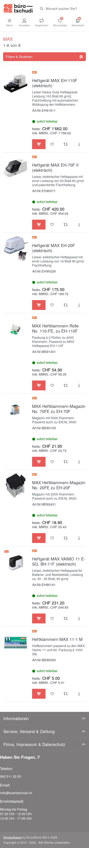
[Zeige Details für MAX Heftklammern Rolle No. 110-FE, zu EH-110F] (15, 329)
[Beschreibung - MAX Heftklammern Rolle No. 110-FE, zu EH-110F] (79, 385)
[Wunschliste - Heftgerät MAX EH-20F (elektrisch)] (52, 305)
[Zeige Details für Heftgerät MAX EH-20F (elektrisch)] (15, 248)
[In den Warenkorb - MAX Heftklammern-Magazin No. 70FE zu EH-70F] (39, 462)
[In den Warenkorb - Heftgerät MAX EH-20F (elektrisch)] (39, 305)
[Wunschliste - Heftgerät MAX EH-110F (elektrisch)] (52, 144)
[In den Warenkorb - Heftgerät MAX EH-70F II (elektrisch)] (39, 225)
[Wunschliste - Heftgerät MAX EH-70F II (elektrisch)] (52, 225)
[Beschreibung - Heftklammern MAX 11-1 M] (79, 694)
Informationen (16, 718)
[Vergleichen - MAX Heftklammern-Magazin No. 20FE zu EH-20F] (65, 538)
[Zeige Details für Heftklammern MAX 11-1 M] (15, 642)
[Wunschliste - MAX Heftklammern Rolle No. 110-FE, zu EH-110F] (52, 385)
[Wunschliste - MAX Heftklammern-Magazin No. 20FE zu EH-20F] (52, 538)
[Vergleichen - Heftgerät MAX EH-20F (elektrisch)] (65, 305)
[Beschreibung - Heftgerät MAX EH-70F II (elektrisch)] (79, 225)
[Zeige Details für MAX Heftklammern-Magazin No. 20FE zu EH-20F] (15, 485)
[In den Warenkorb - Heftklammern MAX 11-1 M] (39, 694)
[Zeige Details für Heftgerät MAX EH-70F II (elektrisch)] (15, 168)
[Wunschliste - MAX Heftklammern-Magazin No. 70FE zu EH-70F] (52, 462)
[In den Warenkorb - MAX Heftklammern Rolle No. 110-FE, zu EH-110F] (39, 385)
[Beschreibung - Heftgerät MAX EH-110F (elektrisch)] (79, 144)
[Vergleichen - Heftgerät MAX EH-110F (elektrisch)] (65, 144)
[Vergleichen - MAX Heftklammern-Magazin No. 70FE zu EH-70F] (65, 462)
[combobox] (61, 8)
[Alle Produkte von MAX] (34, 73)
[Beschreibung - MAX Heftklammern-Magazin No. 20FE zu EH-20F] (79, 538)
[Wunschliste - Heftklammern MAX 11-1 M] (52, 694)
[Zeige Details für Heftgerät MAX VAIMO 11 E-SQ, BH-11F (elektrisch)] (15, 562)
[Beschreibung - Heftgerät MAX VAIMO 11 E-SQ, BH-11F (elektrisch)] (79, 618)
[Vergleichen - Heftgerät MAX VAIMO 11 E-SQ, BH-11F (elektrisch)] (65, 618)
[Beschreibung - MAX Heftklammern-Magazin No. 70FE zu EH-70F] (79, 462)
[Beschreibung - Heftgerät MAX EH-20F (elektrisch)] (79, 305)
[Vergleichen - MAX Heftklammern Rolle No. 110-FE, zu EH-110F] (65, 385)
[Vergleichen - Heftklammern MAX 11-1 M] (65, 694)
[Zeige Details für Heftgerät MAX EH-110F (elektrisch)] (15, 83)
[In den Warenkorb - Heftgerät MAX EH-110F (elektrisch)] (39, 144)
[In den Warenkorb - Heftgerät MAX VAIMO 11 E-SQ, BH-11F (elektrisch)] (39, 618)
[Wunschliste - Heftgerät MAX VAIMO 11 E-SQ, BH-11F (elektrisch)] (52, 618)
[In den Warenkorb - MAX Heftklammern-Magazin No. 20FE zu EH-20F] (39, 538)
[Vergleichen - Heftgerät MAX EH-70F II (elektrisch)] (65, 225)
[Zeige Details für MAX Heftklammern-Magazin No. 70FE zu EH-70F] (15, 409)
